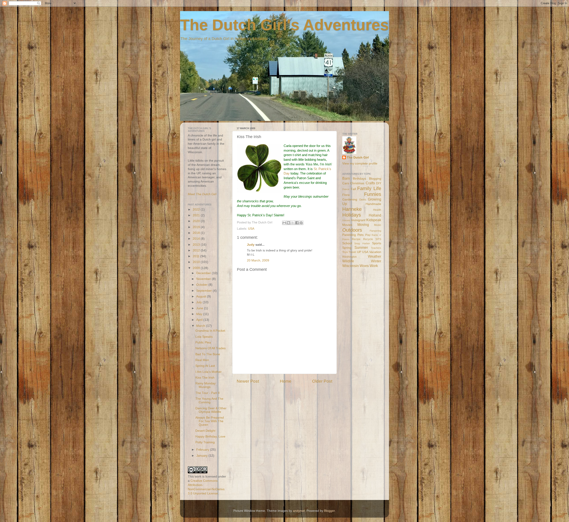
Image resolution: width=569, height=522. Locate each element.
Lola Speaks (204, 336)
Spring (346, 247)
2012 (197, 250)
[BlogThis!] (288, 223)
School (347, 243)
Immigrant (358, 220)
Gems (362, 199)
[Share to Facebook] (297, 223)
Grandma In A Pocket (210, 330)
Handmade (373, 204)
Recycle (368, 239)
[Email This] (284, 223)
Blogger (329, 510)
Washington (349, 256)
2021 (197, 215)
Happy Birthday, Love (210, 436)
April (199, 319)
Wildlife (348, 261)
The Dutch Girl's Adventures (284, 25)
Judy (250, 244)
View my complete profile (359, 163)
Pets (360, 235)
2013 (197, 244)
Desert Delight (205, 430)
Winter (376, 261)
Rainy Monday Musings (205, 385)
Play (368, 235)
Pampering (375, 230)
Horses (346, 220)
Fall (353, 189)
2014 (197, 238)
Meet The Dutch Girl (202, 194)
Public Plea (203, 342)
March (201, 325)
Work (374, 266)
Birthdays (359, 178)
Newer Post (248, 381)
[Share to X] (293, 223)
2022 (197, 209)
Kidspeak (373, 220)
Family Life (369, 188)
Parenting (349, 235)
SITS (378, 239)
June (200, 308)
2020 (197, 221)
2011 (196, 256)
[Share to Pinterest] (301, 223)
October (202, 284)
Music (377, 225)
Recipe (356, 239)
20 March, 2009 (258, 260)
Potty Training (205, 442)
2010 (197, 262)
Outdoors (352, 230)
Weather (374, 256)
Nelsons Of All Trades (210, 348)
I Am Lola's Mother (208, 371)
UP (359, 252)
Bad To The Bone (207, 354)
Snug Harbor (362, 243)
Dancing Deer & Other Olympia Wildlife (210, 410)
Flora (346, 195)
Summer (361, 247)
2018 (197, 233)
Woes (364, 266)
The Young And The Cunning (209, 400)
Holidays (351, 215)
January (202, 455)
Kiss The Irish (204, 377)
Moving (363, 225)
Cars (345, 183)
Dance (345, 189)
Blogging (375, 178)
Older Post (322, 381)
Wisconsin (350, 266)
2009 (197, 268)
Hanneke (352, 209)
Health (377, 209)
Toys (345, 252)
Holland (375, 215)
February (203, 449)
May (199, 314)
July (199, 302)
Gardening (349, 199)
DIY (378, 183)
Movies (347, 225)
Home (285, 381)
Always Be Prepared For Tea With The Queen (209, 421)
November (204, 279)
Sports (376, 243)
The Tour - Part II (207, 393)
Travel (352, 252)
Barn (346, 178)
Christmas (357, 183)
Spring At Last (205, 365)
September (204, 290)
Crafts (370, 183)
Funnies (372, 194)
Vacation (375, 252)
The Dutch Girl (358, 157)
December (204, 273)
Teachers (376, 248)
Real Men (202, 360)
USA (251, 228)
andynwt (299, 510)
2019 (197, 227)
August (201, 296)
